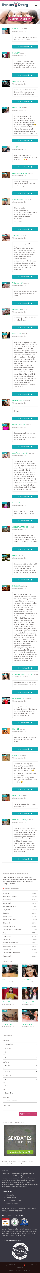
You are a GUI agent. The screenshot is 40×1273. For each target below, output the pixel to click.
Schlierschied (20, 949)
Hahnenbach (20, 900)
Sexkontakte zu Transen (9, 1208)
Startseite (5, 1162)
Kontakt (11, 1270)
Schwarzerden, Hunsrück (20, 953)
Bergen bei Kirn (20, 933)
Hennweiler (20, 893)
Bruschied (20, 913)
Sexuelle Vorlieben (12, 1203)
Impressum (27, 1270)
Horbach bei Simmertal (20, 943)
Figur (4, 1089)
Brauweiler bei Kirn (20, 906)
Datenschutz (19, 1270)
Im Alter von (7, 1048)
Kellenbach (20, 923)
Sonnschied (20, 936)
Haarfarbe (6, 1097)
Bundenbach (20, 903)
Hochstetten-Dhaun (20, 920)
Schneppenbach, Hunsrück (20, 930)
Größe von (6, 1062)
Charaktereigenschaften (13, 1200)
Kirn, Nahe (20, 910)
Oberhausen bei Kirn (19, 31)
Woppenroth (20, 956)
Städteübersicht (11, 1198)
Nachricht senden (24, 47)
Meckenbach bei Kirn (20, 946)
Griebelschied (20, 916)
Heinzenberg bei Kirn (20, 896)
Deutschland (13, 1162)
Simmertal (20, 939)
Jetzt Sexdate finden (29, 1114)
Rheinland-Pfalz (22, 1162)
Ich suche (6, 1041)
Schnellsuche (10, 1195)
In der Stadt (7, 1105)
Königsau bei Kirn (20, 926)
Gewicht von (7, 1076)
